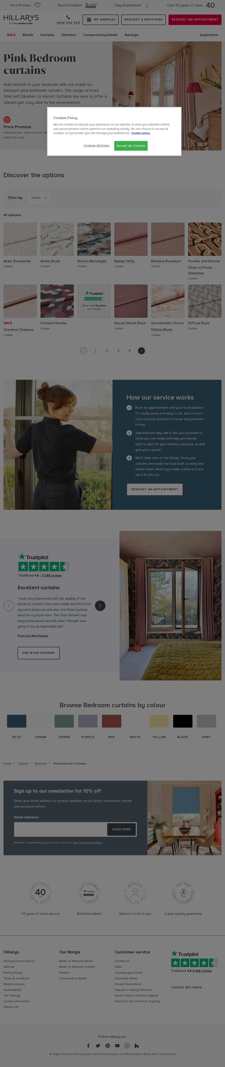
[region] (114, 131)
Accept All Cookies (131, 146)
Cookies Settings (96, 145)
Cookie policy (140, 133)
